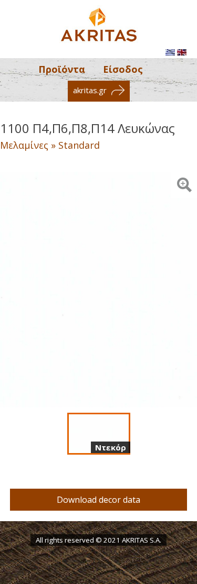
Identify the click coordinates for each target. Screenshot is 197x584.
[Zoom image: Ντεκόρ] (184, 185)
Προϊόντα (61, 69)
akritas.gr (91, 90)
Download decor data (98, 499)
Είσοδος (123, 69)
